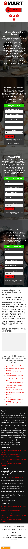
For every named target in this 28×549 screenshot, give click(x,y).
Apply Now (22, 529)
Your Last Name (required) (12, 114)
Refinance (20, 526)
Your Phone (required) (11, 119)
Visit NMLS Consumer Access (16, 477)
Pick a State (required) (11, 130)
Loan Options (6, 529)
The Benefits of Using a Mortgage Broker (11, 454)
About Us (15, 529)
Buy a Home (12, 526)
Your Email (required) (10, 125)
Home (6, 526)
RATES (14, 532)
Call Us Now (15, 10)
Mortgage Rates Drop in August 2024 (10, 456)
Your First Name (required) (12, 109)
